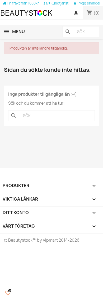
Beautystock (19, 240)
